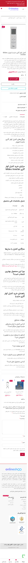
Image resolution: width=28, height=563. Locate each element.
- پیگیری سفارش (11, 504)
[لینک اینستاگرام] (18, 97)
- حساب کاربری (11, 501)
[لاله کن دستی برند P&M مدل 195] (19, 385)
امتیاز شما (22, 416)
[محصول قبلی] (6, 21)
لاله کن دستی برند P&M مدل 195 (19, 392)
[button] (16, 384)
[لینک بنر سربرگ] (13, 3)
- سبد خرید (12, 502)
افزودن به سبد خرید (14, 79)
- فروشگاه (24, 501)
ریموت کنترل (19, 18)
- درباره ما (24, 507)
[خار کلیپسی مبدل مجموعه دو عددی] (7, 385)
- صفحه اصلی (23, 499)
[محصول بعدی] (3, 21)
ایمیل (23, 442)
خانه (24, 18)
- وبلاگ (25, 503)
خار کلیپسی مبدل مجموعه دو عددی (7, 392)
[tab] (22, 117)
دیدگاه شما (22, 419)
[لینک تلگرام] (16, 97)
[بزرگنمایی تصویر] (23, 47)
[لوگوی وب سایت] (13, 9)
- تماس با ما (24, 509)
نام (24, 436)
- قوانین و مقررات (23, 505)
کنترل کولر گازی (12, 18)
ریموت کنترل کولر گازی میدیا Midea (9, 266)
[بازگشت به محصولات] (4, 21)
